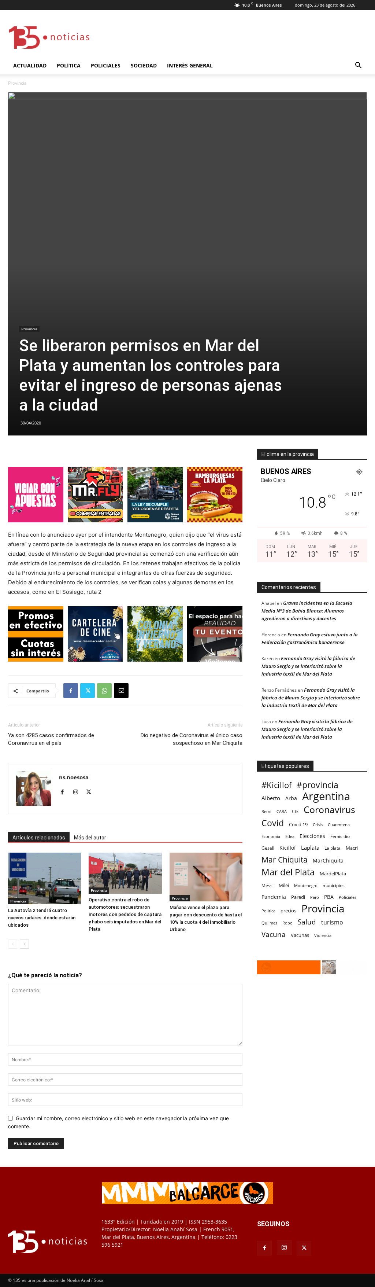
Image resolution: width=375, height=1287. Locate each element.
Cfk (295, 811)
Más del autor (90, 838)
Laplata (310, 847)
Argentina (326, 796)
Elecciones (312, 835)
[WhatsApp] (104, 690)
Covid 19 (298, 824)
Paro (314, 897)
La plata (332, 848)
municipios (334, 885)
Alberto (270, 798)
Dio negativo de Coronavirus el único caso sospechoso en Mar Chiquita (191, 739)
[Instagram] (78, 792)
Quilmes (269, 923)
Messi (267, 885)
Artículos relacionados (38, 838)
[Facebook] (70, 690)
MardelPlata (333, 873)
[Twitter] (87, 690)
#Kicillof (276, 785)
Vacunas (300, 935)
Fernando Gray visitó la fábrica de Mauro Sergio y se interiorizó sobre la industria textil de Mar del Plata (308, 666)
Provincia (29, 328)
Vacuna (273, 934)
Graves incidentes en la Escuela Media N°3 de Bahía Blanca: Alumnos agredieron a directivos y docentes (306, 611)
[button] (358, 66)
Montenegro (306, 885)
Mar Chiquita (284, 859)
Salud (307, 922)
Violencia (322, 935)
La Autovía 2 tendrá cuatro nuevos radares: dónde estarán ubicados (41, 918)
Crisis (318, 824)
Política (69, 65)
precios (288, 910)
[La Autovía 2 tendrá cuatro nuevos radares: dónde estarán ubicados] (44, 878)
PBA (329, 896)
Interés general (190, 65)
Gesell (267, 848)
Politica (268, 910)
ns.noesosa (74, 777)
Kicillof (287, 847)
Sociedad (144, 65)
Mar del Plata (288, 872)
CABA (281, 811)
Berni (266, 811)
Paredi (298, 897)
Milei (284, 885)
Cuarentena (339, 824)
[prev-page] (12, 944)
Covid (272, 823)
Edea (289, 836)
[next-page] (24, 944)
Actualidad (30, 65)
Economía (270, 836)
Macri (352, 848)
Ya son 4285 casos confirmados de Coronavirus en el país (51, 739)
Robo (287, 923)
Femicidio (340, 836)
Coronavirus (329, 809)
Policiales (105, 65)
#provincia (317, 785)
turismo (332, 922)
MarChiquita (328, 860)
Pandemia (273, 896)
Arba (291, 798)
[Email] (121, 690)
